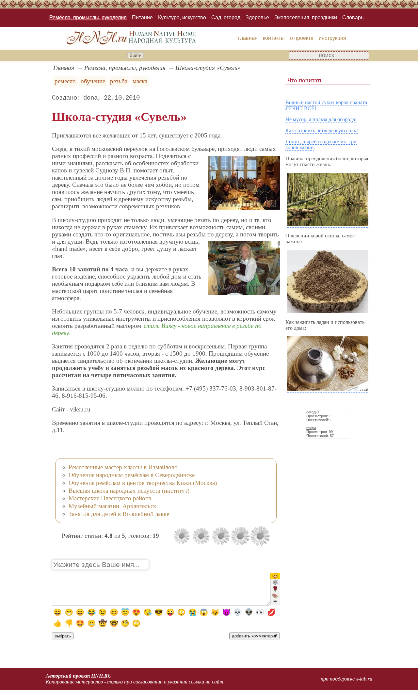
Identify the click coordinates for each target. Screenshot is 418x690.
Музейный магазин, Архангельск (112, 506)
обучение (93, 81)
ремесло (65, 81)
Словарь (352, 17)
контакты (274, 38)
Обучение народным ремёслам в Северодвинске (132, 475)
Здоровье (257, 17)
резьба (118, 81)
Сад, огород (225, 17)
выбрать (63, 636)
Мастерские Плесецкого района (110, 498)
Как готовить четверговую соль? (321, 130)
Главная (63, 67)
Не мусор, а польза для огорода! (321, 119)
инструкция (332, 38)
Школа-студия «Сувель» (208, 67)
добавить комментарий (254, 636)
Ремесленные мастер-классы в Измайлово (123, 467)
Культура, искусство (182, 17)
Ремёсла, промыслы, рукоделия (88, 17)
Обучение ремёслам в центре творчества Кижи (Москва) (143, 482)
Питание (142, 17)
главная (248, 38)
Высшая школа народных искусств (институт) (129, 490)
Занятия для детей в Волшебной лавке (119, 513)
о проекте (302, 38)
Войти (135, 55)
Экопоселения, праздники (305, 17)
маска (140, 81)
